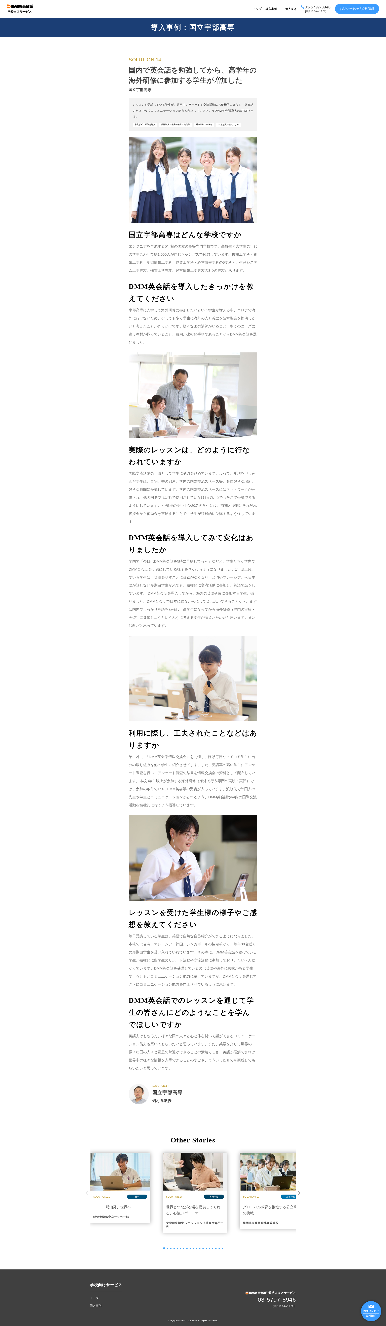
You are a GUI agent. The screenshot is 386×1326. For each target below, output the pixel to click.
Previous (87, 1193)
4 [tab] (174, 1248)
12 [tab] (199, 1248)
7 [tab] (183, 1248)
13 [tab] (203, 1248)
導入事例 (271, 8)
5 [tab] (177, 1248)
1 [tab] (164, 1248)
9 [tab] (190, 1248)
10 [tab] (193, 1248)
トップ (257, 8)
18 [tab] (219, 1248)
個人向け (291, 8)
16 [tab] (212, 1248)
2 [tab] (167, 1248)
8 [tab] (187, 1248)
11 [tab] (196, 1248)
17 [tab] (216, 1248)
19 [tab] (222, 1248)
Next (299, 1193)
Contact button (371, 1311)
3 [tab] (170, 1248)
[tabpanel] (120, 1188)
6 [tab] (180, 1248)
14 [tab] (206, 1248)
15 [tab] (209, 1248)
